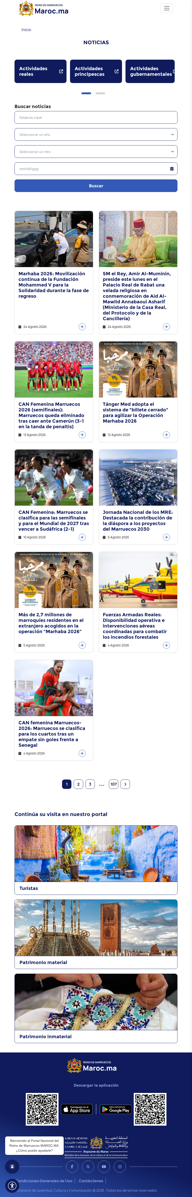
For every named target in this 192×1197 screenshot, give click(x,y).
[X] (88, 1167)
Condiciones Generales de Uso (43, 1180)
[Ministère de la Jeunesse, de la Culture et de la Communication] (96, 1147)
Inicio (26, 29)
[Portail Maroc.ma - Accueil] (91, 1064)
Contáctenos (91, 1180)
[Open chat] (12, 1167)
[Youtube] (104, 1167)
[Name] (166, 8)
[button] (86, 93)
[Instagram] (120, 1167)
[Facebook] (72, 1167)
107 (114, 784)
